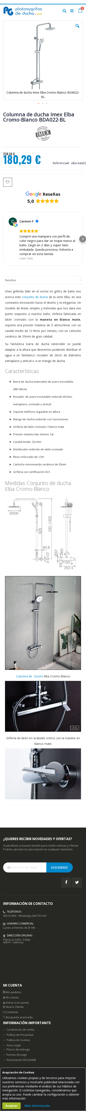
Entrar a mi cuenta (17, 1002)
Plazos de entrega (18, 1049)
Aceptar (11, 1106)
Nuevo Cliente (15, 1007)
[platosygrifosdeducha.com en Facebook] (66, 882)
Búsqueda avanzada (19, 1017)
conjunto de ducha (35, 297)
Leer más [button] (26, 258)
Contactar (12, 1012)
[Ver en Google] (13, 221)
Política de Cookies (18, 1040)
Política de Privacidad (19, 1035)
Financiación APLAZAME (21, 1060)
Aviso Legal (13, 1045)
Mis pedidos (13, 992)
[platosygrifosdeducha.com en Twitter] (77, 882)
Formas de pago (16, 1054)
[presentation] (43, 280)
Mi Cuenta (12, 997)
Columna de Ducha (29, 676)
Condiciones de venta (20, 1029)
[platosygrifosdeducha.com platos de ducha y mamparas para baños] (23, 10)
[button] (77, 29)
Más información (37, 1106)
